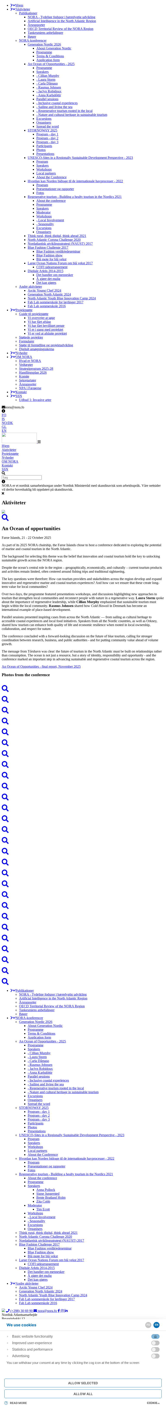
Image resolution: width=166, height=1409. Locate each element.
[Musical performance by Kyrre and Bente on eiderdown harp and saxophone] (83, 829)
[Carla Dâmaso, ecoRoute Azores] (83, 786)
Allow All (83, 1394)
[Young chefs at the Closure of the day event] (83, 938)
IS (3, 419)
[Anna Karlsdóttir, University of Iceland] (83, 949)
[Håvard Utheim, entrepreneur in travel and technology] (83, 970)
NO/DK (7, 423)
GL (4, 427)
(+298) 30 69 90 (22, 1311)
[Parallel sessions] (83, 905)
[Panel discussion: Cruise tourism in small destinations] (83, 960)
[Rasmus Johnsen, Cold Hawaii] (83, 851)
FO (4, 415)
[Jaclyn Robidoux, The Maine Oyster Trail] (83, 884)
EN (4, 430)
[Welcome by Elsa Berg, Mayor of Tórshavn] (83, 753)
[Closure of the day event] (83, 916)
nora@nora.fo (47, 1311)
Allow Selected (83, 1383)
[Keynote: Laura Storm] (83, 764)
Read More (18, 1403)
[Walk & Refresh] (83, 862)
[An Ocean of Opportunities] (83, 688)
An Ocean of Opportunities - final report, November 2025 (41, 666)
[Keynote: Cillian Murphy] (83, 818)
